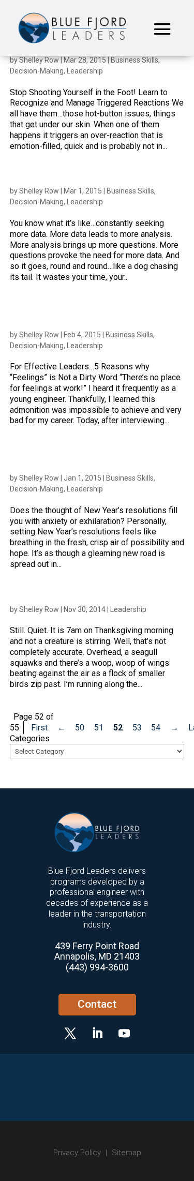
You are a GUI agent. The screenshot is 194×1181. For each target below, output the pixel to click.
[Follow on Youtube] (124, 1033)
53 (137, 727)
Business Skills (134, 60)
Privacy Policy (77, 1152)
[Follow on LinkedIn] (97, 1033)
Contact (97, 1004)
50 (79, 727)
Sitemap (126, 1152)
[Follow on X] (70, 1033)
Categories (30, 738)
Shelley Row (39, 60)
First (39, 727)
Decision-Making (37, 71)
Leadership (85, 71)
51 (98, 727)
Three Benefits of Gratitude (59, 597)
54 (155, 727)
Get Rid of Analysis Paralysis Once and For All (95, 179)
